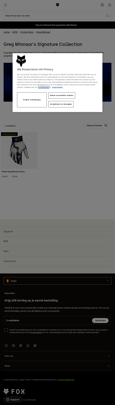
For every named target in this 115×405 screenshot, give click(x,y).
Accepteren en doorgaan (61, 104)
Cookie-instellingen (32, 100)
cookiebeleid (43, 87)
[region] (57, 82)
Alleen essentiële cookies (61, 95)
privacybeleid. (57, 87)
